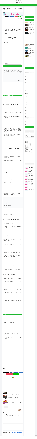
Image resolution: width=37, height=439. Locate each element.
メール (4, 425)
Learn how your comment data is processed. (17, 432)
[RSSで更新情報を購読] (13, 377)
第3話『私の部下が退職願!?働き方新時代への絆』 (11, 350)
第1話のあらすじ (8, 58)
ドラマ (4, 368)
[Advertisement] (13, 51)
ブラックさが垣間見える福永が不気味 (11, 62)
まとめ (7, 63)
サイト (4, 427)
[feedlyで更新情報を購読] (12, 377)
